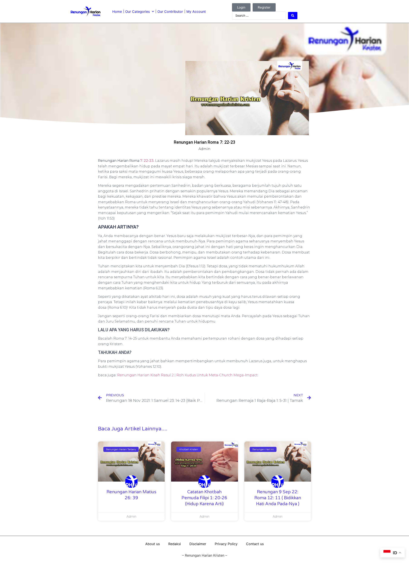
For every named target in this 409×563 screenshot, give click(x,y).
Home (117, 11)
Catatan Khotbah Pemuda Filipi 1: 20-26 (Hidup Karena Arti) (204, 498)
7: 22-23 (147, 161)
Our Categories (137, 11)
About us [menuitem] (152, 544)
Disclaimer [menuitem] (197, 544)
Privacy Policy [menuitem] (226, 544)
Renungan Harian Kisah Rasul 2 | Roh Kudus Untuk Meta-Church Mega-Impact (187, 375)
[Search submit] (292, 15)
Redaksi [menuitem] (174, 544)
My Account (196, 11)
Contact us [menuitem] (255, 544)
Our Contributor (170, 11)
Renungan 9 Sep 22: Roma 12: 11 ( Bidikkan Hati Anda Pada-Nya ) (277, 498)
